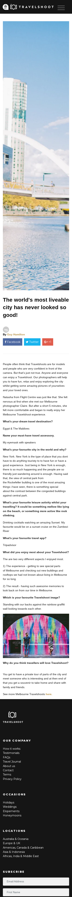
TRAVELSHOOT (13, 721)
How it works (11, 748)
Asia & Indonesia (14, 852)
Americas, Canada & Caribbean (23, 847)
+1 (49, 342)
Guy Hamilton (16, 334)
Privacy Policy (12, 779)
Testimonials (11, 753)
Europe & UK (11, 843)
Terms (7, 774)
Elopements (11, 811)
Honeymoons (12, 815)
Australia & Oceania (15, 839)
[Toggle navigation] (61, 7)
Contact (8, 770)
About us (9, 766)
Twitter (33, 342)
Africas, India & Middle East (21, 856)
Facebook (13, 342)
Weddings (10, 806)
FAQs (6, 757)
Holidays (8, 802)
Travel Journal (12, 761)
